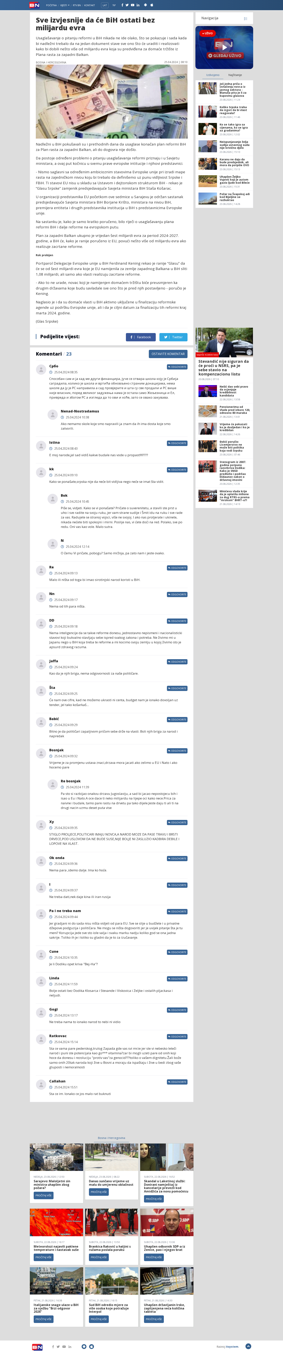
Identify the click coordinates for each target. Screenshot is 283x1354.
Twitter (177, 337)
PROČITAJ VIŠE (44, 1195)
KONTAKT (89, 5)
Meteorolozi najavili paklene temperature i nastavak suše (56, 1248)
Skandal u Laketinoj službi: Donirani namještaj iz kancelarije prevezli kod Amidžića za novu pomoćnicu (166, 1186)
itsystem (232, 1346)
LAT (105, 5)
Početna (51, 5)
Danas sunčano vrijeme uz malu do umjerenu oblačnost (111, 1183)
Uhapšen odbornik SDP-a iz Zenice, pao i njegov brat (164, 1248)
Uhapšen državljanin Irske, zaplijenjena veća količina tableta (164, 1308)
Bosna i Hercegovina (111, 1138)
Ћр (114, 5)
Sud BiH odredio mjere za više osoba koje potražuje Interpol (109, 1308)
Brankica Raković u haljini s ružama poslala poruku (110, 1248)
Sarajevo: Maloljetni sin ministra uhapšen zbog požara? (52, 1184)
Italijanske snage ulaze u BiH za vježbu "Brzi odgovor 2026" (56, 1308)
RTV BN (77, 5)
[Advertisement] (80, 1121)
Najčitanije (235, 75)
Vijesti (64, 5)
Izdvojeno (212, 75)
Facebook (143, 337)
